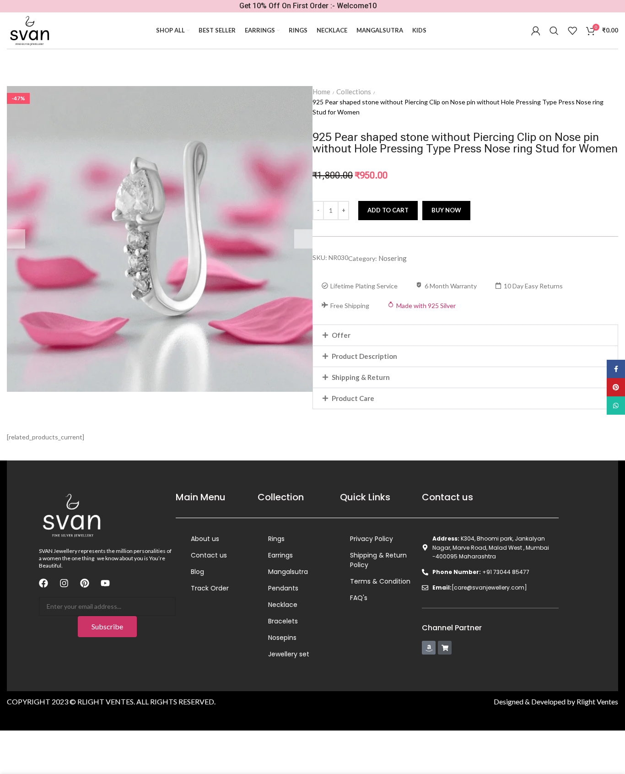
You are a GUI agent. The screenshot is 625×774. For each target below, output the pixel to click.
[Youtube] (105, 583)
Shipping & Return (361, 377)
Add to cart (388, 210)
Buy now (446, 210)
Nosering (392, 258)
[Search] (554, 31)
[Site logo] (29, 30)
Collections (353, 91)
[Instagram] (64, 583)
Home (321, 91)
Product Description (364, 356)
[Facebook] (43, 583)
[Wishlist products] (572, 31)
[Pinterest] (84, 583)
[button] (465, 335)
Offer (341, 335)
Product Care (353, 398)
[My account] (536, 31)
